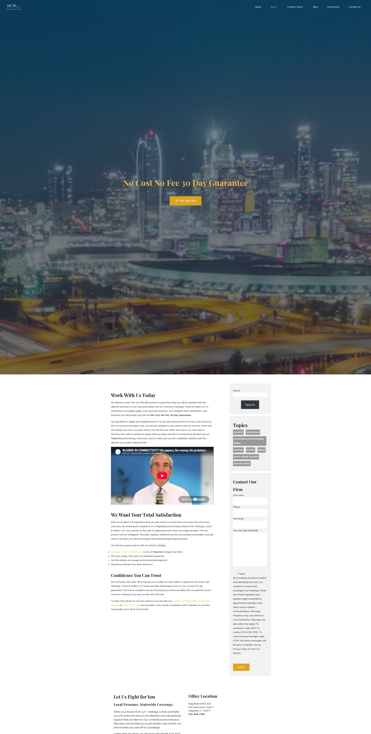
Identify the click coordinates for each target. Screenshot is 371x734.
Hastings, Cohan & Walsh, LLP (127, 551)
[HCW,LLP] (14, 6)
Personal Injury (242, 463)
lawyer (261, 450)
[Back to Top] (359, 722)
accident (238, 432)
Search (236, 390)
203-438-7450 (188, 200)
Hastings (238, 450)
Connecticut (252, 432)
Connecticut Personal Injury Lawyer (249, 441)
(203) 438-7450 (131, 604)
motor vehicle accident (246, 456)
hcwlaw (251, 450)
